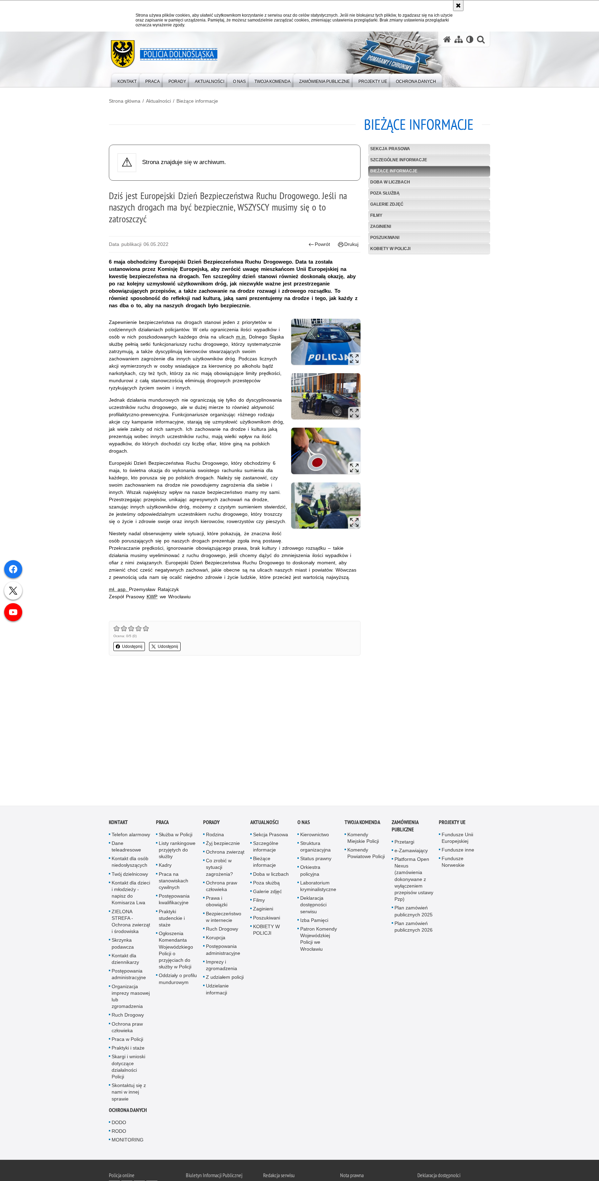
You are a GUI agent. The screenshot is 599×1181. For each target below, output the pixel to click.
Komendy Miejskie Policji (363, 839)
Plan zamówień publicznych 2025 (413, 912)
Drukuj (351, 244)
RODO (119, 1132)
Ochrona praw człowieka (127, 1028)
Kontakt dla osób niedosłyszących (130, 863)
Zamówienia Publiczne (405, 827)
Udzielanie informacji (217, 990)
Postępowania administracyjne (129, 975)
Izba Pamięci (314, 921)
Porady (211, 823)
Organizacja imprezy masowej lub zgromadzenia (131, 997)
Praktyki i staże (128, 1049)
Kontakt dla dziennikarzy (125, 960)
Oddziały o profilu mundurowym (178, 980)
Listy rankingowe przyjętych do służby (177, 850)
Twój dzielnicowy (130, 875)
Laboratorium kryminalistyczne (318, 887)
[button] (481, 39)
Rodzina (215, 835)
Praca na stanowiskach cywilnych (173, 881)
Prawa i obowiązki (216, 903)
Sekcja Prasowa (390, 148)
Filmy (376, 215)
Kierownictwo (314, 835)
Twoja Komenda (362, 823)
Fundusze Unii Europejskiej (457, 839)
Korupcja (215, 939)
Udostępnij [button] (132, 646)
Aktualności (158, 101)
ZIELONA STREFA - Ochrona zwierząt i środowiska (131, 922)
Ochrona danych (128, 1111)
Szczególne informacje (398, 159)
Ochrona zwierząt (225, 853)
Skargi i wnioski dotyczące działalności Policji (128, 1068)
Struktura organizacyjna (315, 847)
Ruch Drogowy (128, 1016)
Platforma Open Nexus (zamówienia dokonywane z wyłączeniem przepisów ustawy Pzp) (413, 880)
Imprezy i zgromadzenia (221, 966)
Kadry (165, 866)
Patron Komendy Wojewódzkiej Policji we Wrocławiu (318, 940)
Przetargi (404, 843)
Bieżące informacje (197, 101)
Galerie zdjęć (386, 204)
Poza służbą (385, 193)
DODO (119, 1123)
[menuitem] (127, 79)
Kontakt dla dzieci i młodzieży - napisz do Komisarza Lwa (131, 894)
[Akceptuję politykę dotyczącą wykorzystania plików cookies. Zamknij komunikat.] (458, 5)
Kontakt (118, 823)
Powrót (322, 244)
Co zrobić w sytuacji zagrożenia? (219, 868)
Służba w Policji (175, 835)
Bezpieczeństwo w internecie (223, 918)
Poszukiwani (384, 237)
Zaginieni (380, 226)
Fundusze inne (458, 851)
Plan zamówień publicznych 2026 (413, 928)
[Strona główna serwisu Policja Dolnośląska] (447, 39)
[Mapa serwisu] (458, 39)
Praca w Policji (127, 1040)
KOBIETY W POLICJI (390, 248)
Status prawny (315, 860)
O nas (303, 823)
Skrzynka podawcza (123, 945)
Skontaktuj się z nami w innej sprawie (129, 1093)
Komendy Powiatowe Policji (366, 854)
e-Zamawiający (411, 851)
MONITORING (128, 1141)
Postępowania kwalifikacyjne (174, 901)
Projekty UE (452, 823)
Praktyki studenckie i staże (172, 919)
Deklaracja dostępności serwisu (313, 906)
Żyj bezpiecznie (223, 844)
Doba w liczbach (390, 182)
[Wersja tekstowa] (470, 39)
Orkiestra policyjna (310, 872)
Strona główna (124, 101)
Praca (162, 823)
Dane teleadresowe (126, 847)
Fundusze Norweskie (453, 863)
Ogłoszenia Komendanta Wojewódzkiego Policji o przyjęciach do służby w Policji (176, 951)
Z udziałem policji (225, 978)
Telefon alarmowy (131, 835)
